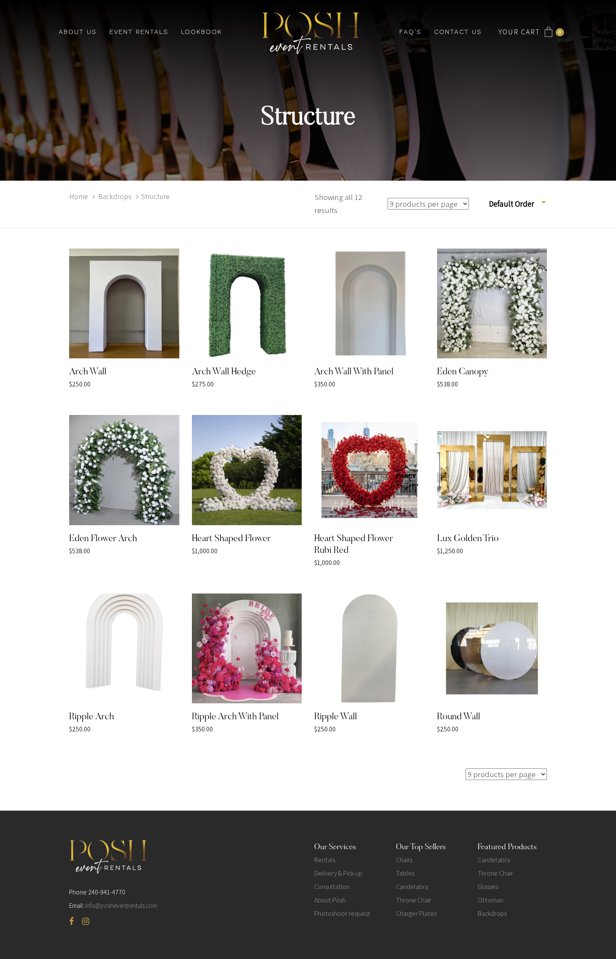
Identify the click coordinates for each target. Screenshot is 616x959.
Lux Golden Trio (468, 539)
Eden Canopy (463, 372)
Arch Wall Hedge (224, 372)
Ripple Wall (335, 717)
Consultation (331, 886)
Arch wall (87, 372)
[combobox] (518, 204)
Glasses (488, 886)
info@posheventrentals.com (121, 906)
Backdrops (115, 196)
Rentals (324, 859)
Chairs (404, 859)
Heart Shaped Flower (231, 539)
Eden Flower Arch (103, 539)
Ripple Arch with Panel (235, 717)
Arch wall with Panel (353, 372)
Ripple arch (91, 717)
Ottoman (490, 900)
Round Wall (458, 717)
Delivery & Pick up (338, 873)
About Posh (330, 900)
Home (78, 196)
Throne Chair (413, 900)
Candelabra (412, 886)
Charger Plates (416, 913)
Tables (405, 873)
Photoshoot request (342, 913)
